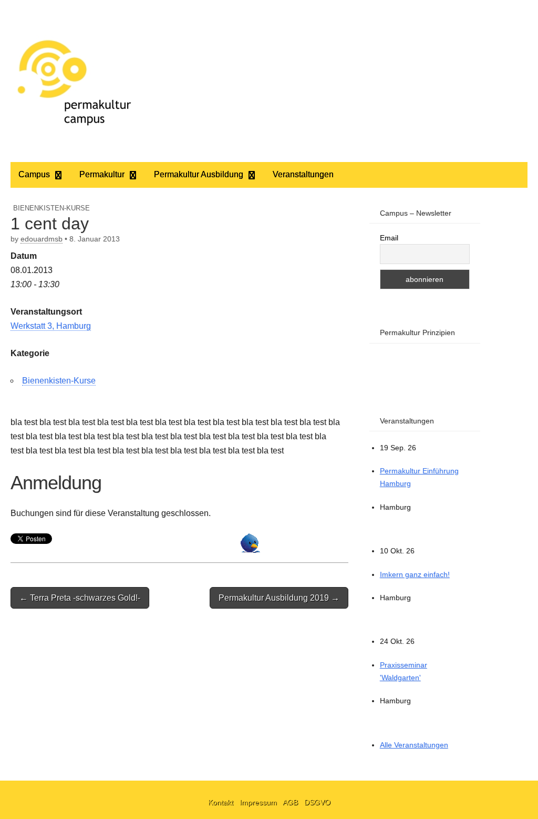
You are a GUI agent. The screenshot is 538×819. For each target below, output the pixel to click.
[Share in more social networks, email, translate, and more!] (250, 549)
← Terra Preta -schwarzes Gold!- (79, 597)
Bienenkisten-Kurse (51, 208)
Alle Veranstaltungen (414, 745)
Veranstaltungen (303, 174)
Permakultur (102, 174)
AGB (291, 802)
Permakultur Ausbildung (198, 174)
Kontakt (221, 802)
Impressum (259, 802)
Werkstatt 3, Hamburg (51, 325)
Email (389, 238)
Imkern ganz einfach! (415, 574)
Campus (34, 174)
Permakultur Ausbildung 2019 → (279, 597)
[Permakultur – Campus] (74, 81)
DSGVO (317, 802)
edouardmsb (41, 239)
